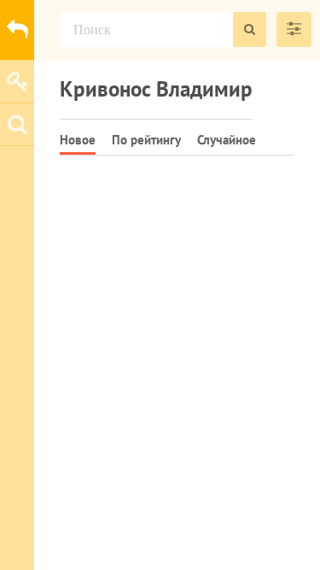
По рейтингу (146, 140)
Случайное (226, 140)
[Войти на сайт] (17, 81)
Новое (78, 140)
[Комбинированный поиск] (293, 29)
